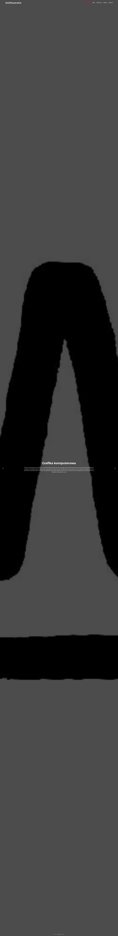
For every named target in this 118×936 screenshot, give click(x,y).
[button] (3, 468)
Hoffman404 (13, 3)
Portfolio (99, 2)
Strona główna (86, 2)
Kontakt (111, 2)
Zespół (105, 2)
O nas (93, 2)
